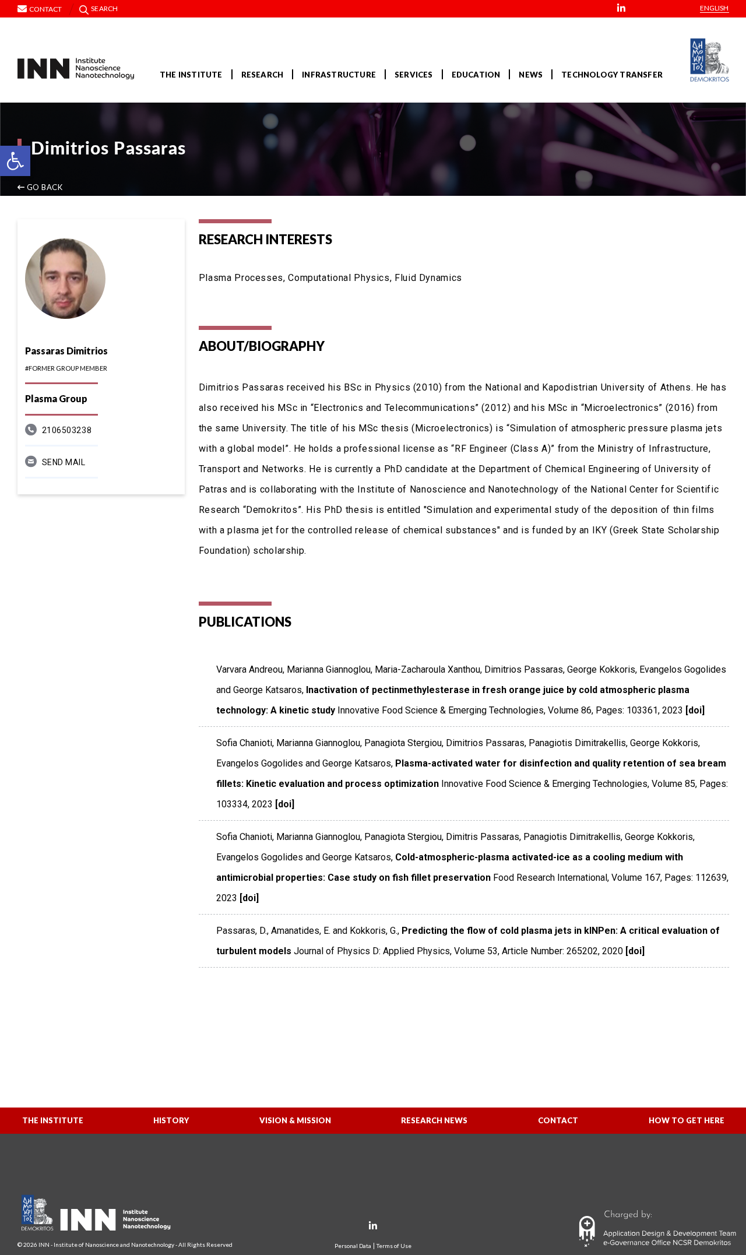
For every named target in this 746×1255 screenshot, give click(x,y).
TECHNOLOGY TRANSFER (612, 74)
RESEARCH (262, 74)
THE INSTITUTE (191, 74)
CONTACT (558, 1120)
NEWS (531, 74)
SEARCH (104, 8)
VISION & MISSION (295, 1120)
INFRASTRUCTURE (339, 74)
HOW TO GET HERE (686, 1120)
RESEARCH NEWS (434, 1120)
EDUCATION (476, 74)
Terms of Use (393, 1246)
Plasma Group (56, 398)
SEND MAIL (64, 462)
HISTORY (171, 1120)
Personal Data (353, 1246)
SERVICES (414, 74)
